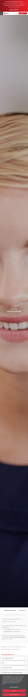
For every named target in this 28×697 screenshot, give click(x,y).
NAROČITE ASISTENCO (10, 610)
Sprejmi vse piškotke (14, 694)
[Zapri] (25, 676)
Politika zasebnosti (10, 683)
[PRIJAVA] (16, 13)
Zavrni (14, 690)
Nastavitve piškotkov (14, 687)
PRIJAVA (16, 13)
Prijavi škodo (14, 9)
